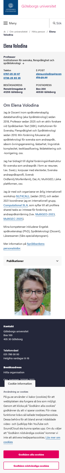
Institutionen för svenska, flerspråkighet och (28, 61)
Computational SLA (15, 205)
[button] (24, 23)
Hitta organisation (13, 372)
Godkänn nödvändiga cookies (31, 465)
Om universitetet (19, 31)
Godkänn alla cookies (31, 454)
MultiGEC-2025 (13, 219)
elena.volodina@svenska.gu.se (49, 75)
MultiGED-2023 (45, 214)
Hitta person (38, 31)
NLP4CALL (23, 196)
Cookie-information (20, 383)
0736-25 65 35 (12, 78)
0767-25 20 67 (11, 74)
